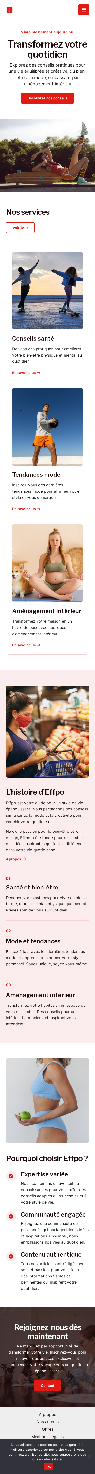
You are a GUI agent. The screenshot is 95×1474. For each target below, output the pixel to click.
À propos (47, 1414)
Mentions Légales (47, 1436)
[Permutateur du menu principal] (83, 9)
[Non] (88, 1456)
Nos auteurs (48, 1421)
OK (49, 1467)
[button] (20, 227)
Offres (47, 1429)
